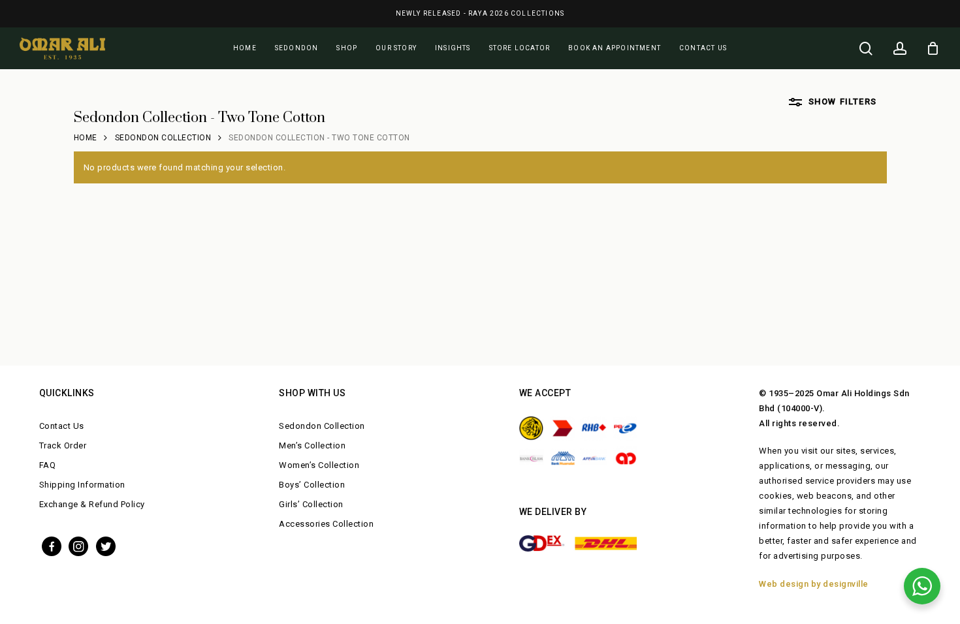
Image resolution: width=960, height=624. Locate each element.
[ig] (78, 545)
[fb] (51, 545)
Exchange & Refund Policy (92, 504)
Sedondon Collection (163, 137)
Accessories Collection (326, 524)
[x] (105, 545)
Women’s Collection (319, 465)
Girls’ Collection (311, 504)
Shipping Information (82, 485)
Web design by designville (814, 584)
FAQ (47, 465)
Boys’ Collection (312, 485)
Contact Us (61, 426)
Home (85, 137)
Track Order (63, 445)
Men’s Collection (312, 445)
